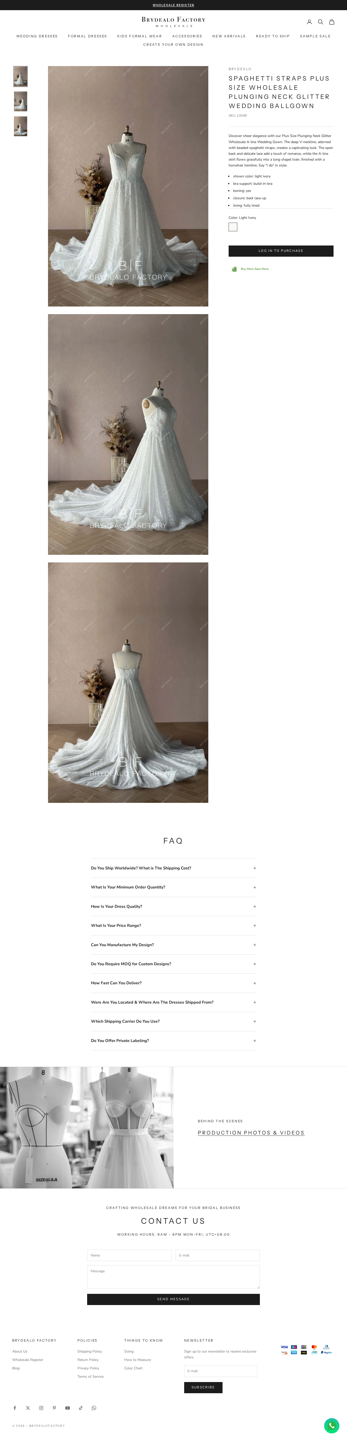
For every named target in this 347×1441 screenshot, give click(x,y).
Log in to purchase (281, 251)
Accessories (187, 36)
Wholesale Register (27, 1359)
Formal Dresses (87, 36)
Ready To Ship (273, 36)
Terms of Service (90, 1376)
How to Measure (137, 1359)
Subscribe (203, 1387)
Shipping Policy (89, 1351)
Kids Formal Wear (139, 36)
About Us (19, 1351)
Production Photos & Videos (251, 1133)
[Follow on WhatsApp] (94, 1408)
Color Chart (133, 1368)
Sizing (129, 1351)
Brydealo (240, 69)
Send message (173, 1299)
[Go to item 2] (20, 101)
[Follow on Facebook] (14, 1408)
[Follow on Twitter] (27, 1408)
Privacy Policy (88, 1368)
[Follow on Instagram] (41, 1408)
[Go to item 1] (20, 76)
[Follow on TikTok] (80, 1408)
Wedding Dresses (37, 36)
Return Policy (88, 1359)
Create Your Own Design (173, 44)
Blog (16, 1368)
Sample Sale (315, 36)
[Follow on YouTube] (67, 1408)
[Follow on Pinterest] (54, 1408)
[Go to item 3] (20, 126)
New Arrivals (229, 36)
